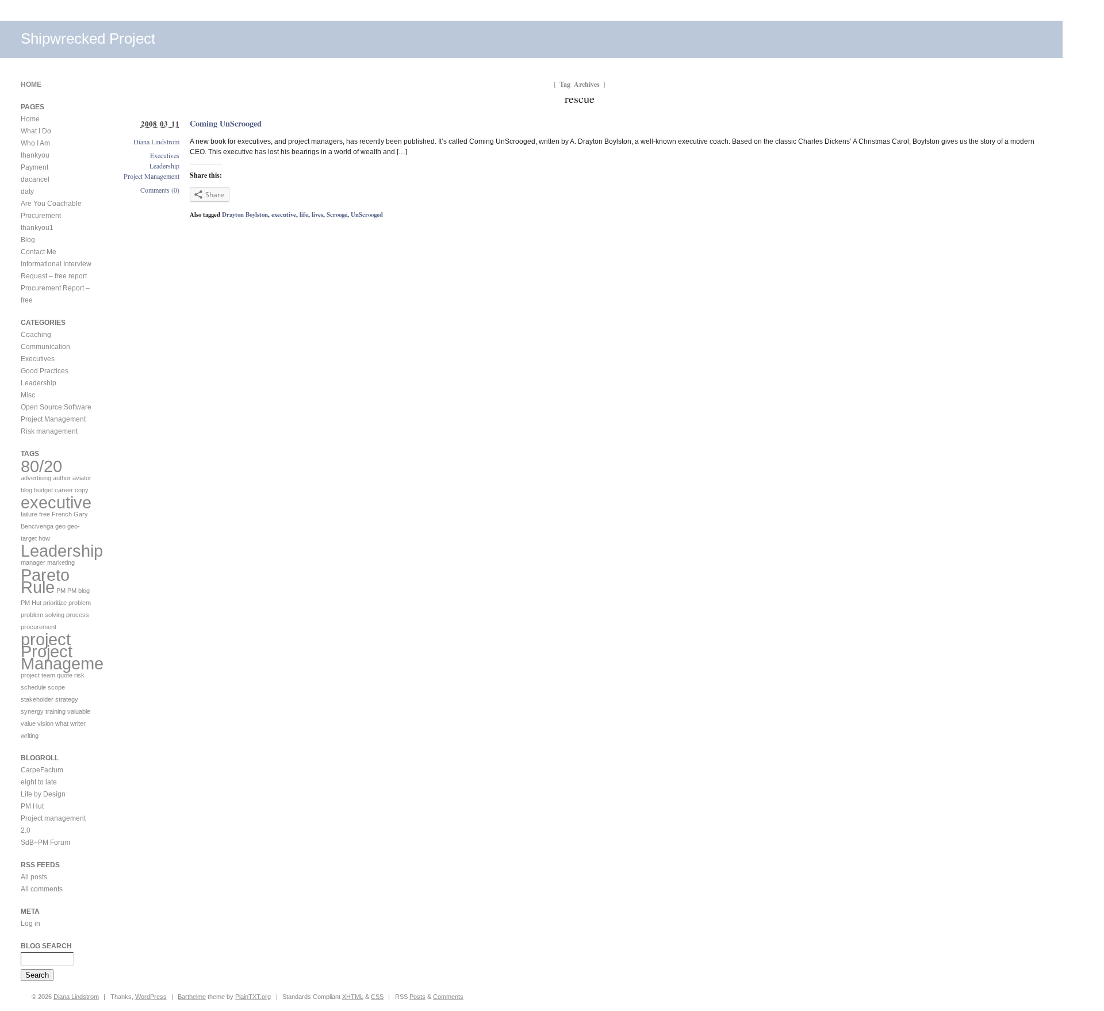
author (62, 477)
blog (26, 490)
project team (38, 675)
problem (79, 602)
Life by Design (43, 794)
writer (78, 723)
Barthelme (192, 996)
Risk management (49, 431)
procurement (38, 626)
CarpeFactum (42, 770)
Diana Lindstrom (156, 141)
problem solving (42, 614)
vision (45, 723)
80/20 (41, 466)
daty (27, 191)
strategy (66, 699)
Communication (45, 347)
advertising (36, 477)
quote (64, 675)
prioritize (55, 602)
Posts (417, 996)
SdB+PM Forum (45, 842)
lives (317, 214)
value (28, 723)
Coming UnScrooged (226, 123)
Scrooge (337, 214)
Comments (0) (159, 189)
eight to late (39, 782)
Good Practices (44, 371)
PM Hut (31, 602)
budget (43, 490)
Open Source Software (56, 407)
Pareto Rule (45, 580)
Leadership (164, 165)
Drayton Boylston (245, 214)
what (61, 723)
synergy (32, 711)
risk (79, 675)
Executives (164, 155)
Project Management (151, 176)
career (64, 490)
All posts (34, 877)
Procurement (41, 216)
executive (283, 214)
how (44, 538)
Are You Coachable (51, 204)
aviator (81, 477)
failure (29, 514)
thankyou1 (37, 228)
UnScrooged (367, 214)
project (46, 639)
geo (60, 526)
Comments (448, 996)
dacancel (35, 179)
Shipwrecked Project (88, 38)
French (62, 514)
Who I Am (35, 143)
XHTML (352, 996)
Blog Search (46, 946)
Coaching (36, 335)
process (77, 614)
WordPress (151, 996)
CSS (377, 996)
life (304, 214)
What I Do (36, 131)
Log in (30, 924)
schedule (33, 687)
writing (30, 735)
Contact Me (38, 252)
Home (31, 85)
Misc (28, 395)
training (55, 711)
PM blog (78, 590)
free (44, 514)
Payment (34, 167)
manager (33, 562)
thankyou (35, 155)
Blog (28, 240)
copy (82, 490)
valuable (78, 711)
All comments (42, 889)
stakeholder (37, 699)
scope (56, 687)
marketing (61, 562)
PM (61, 590)
